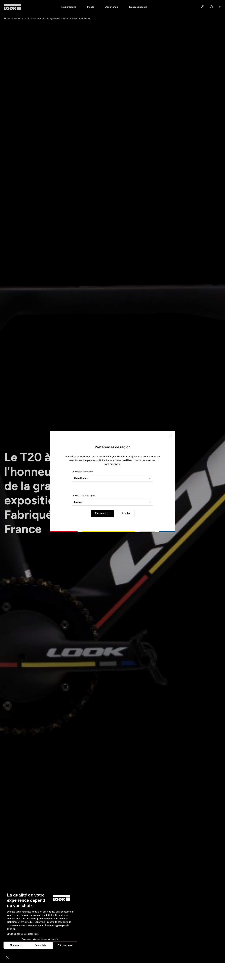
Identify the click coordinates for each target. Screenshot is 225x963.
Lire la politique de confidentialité (23, 934)
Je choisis (40, 945)
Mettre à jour (102, 513)
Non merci (15, 945)
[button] (7, 957)
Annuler (125, 513)
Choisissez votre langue (83, 495)
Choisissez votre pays (82, 471)
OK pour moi (65, 945)
